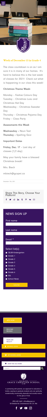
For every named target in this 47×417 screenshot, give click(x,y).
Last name (11, 230)
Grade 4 (11, 266)
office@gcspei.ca (29, 401)
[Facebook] (16, 408)
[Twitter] (21, 408)
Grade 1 (11, 256)
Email (10, 239)
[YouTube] (25, 408)
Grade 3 (11, 262)
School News (13, 279)
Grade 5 (11, 269)
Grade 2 (11, 259)
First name (11, 220)
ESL (9, 275)
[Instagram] (30, 408)
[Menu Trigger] (3, 3)
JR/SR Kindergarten (16, 252)
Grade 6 (11, 272)
